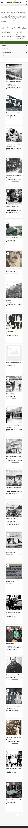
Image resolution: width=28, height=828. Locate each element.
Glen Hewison (15, 273)
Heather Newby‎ (15, 524)
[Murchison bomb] (14, 571)
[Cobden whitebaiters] (14, 384)
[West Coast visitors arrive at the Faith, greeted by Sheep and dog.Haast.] (14, 103)
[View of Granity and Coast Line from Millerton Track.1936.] (14, 72)
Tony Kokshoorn (15, 241)
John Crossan (15, 743)
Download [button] (8, 27)
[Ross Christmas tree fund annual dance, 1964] (14, 696)
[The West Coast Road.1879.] (14, 197)
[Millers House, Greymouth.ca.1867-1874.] (14, 478)
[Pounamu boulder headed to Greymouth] (14, 228)
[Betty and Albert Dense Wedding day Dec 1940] (14, 727)
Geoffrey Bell (15, 710)
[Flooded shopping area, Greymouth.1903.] (14, 415)
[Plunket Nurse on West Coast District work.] (14, 134)
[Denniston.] (14, 290)
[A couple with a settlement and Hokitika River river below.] (14, 353)
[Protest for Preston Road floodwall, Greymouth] (14, 759)
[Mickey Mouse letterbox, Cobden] (14, 602)
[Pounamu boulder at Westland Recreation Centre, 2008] (14, 790)
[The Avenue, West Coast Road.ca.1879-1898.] (14, 165)
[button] (14, 28)
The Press (14, 398)
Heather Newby (15, 88)
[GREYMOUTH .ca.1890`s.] (14, 509)
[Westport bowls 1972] (14, 321)
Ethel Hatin (14, 305)
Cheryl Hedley (15, 335)
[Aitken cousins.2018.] (14, 634)
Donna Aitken (15, 649)
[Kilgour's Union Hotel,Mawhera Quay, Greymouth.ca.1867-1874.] (14, 446)
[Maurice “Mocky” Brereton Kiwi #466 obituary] (14, 259)
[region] (14, 51)
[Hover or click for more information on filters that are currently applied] (24, 36)
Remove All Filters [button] (20, 38)
